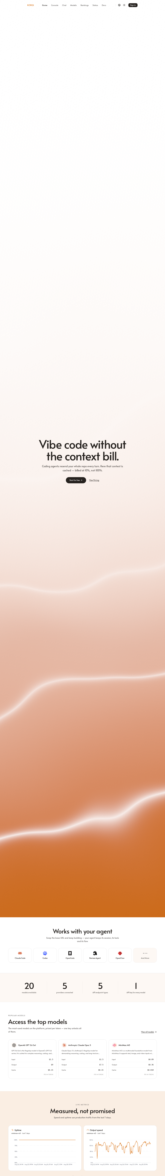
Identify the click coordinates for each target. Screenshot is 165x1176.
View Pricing (94, 480)
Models (73, 5)
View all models (147, 1032)
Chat (64, 5)
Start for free (74, 480)
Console (54, 5)
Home (44, 5)
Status (95, 5)
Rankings (85, 5)
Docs (104, 5)
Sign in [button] (133, 5)
